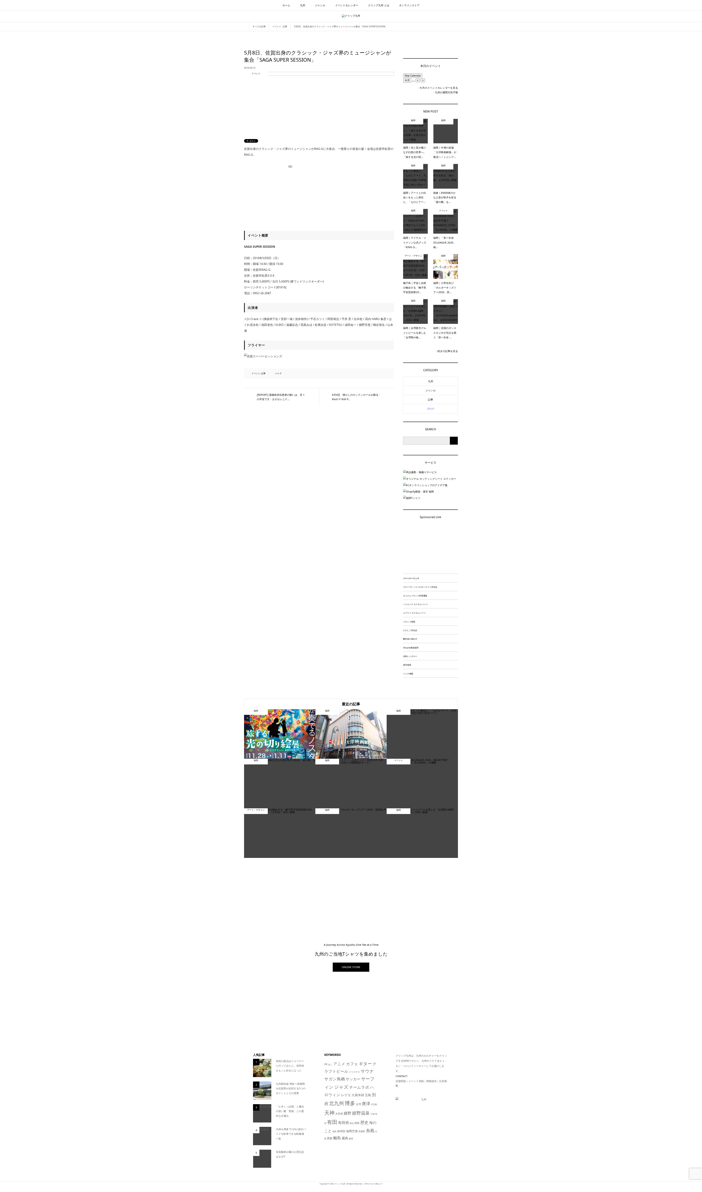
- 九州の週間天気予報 (445, 92)
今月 (407, 80)
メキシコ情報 (409, 621)
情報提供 (431, 1081)
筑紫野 (361, 1131)
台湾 (358, 1104)
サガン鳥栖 (334, 1078)
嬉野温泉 (361, 1113)
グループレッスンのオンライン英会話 (420, 586)
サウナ (367, 1071)
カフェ (352, 1063)
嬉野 (347, 1113)
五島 (368, 1095)
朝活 (352, 1123)
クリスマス (354, 1071)
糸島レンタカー (410, 656)
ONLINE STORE (351, 967)
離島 (337, 1137)
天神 (329, 1112)
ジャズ (278, 373)
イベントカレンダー (346, 5)
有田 (332, 1121)
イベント (255, 373)
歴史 (364, 1122)
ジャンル (320, 5)
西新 (330, 1138)
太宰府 (339, 1113)
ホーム (286, 5)
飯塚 (351, 1138)
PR (325, 1064)
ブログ (430, 408)
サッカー (353, 1079)
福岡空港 (352, 1131)
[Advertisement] (319, 195)
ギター (365, 1063)
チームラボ (359, 1087)
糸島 (370, 1130)
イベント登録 (416, 1081)
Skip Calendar (413, 75)
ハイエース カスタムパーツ (415, 604)
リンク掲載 (408, 673)
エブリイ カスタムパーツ (414, 612)
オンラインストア (409, 5)
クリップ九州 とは (378, 5)
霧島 (345, 1138)
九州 (302, 5)
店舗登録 (401, 1081)
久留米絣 (358, 1095)
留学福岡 (407, 664)
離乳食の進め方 (410, 638)
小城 (372, 1114)
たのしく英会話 (410, 630)
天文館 (374, 1104)
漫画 (334, 1131)
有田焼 (343, 1122)
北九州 (336, 1103)
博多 (350, 1103)
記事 (263, 373)
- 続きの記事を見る (447, 351)
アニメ (339, 1063)
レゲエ (346, 1094)
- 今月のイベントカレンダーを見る (438, 87)
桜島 (357, 1123)
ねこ (330, 1064)
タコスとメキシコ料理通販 (415, 595)
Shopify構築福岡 (410, 647)
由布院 (341, 1131)
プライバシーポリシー (373, 1184)
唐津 (366, 1103)
